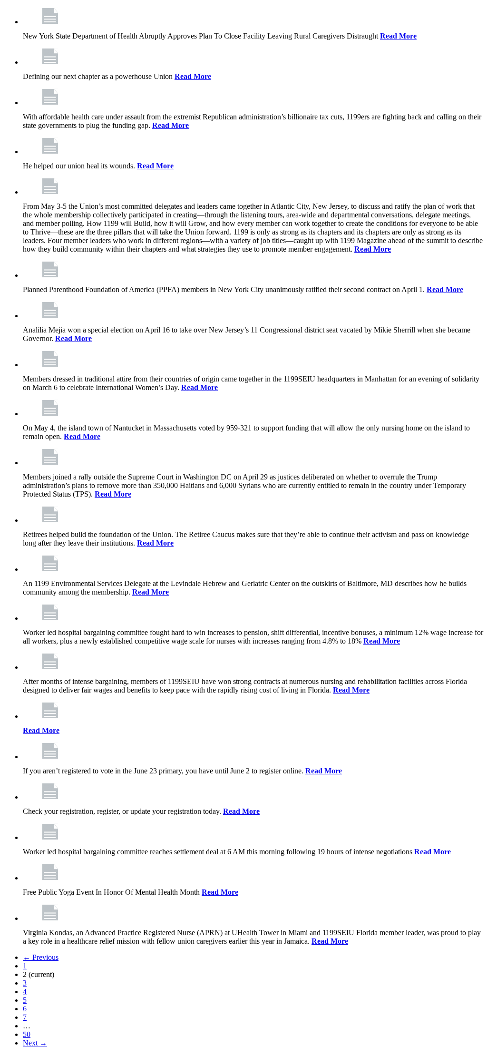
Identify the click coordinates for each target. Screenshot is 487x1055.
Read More (398, 36)
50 (26, 1034)
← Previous (40, 957)
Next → (35, 1043)
